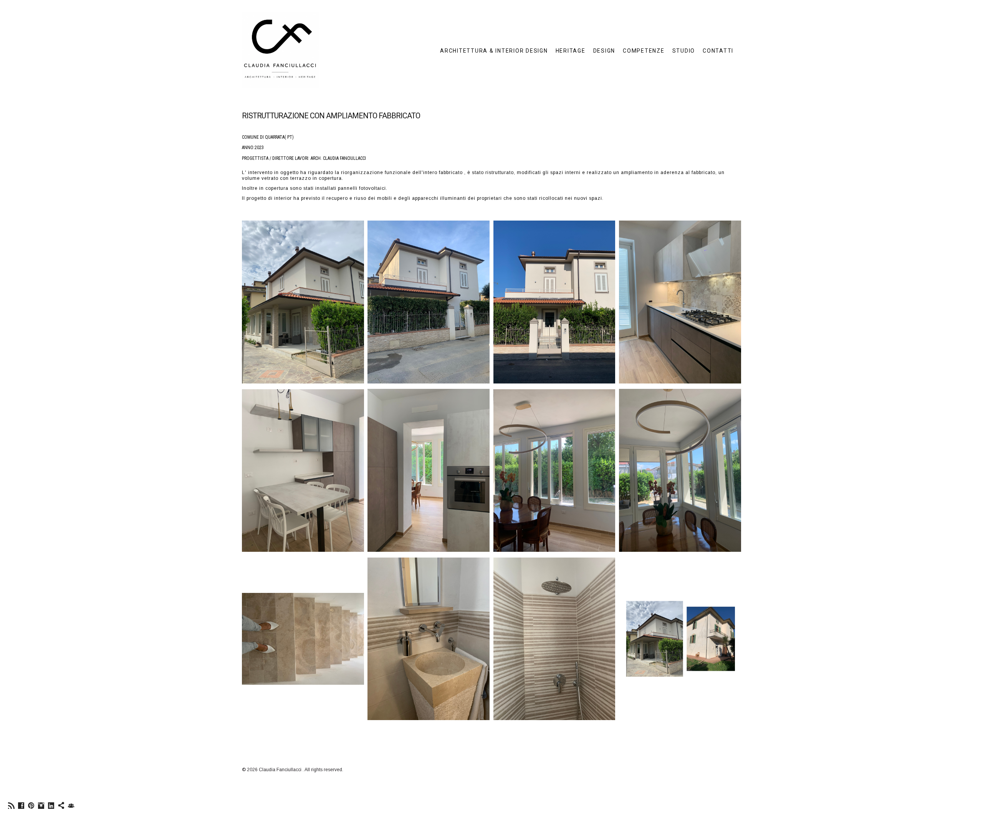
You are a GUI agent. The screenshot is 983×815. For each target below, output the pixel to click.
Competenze (644, 51)
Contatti (718, 51)
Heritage (571, 51)
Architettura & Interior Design (494, 51)
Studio (683, 51)
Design (604, 51)
